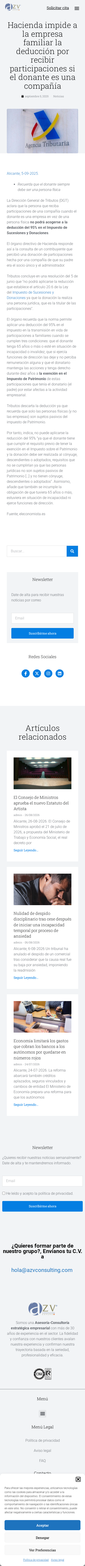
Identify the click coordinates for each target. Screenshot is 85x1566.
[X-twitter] (37, 673)
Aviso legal (57, 1559)
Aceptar (42, 1525)
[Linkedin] (60, 673)
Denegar (42, 1537)
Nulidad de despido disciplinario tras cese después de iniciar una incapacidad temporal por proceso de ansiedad (42, 925)
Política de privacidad (36, 1559)
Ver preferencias (42, 1550)
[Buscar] (72, 551)
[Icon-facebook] (26, 673)
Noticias (58, 96)
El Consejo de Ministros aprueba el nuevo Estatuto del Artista (41, 803)
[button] (78, 1479)
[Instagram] (48, 673)
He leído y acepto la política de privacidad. (39, 1193)
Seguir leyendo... (26, 850)
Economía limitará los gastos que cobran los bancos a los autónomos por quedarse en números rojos (41, 1049)
